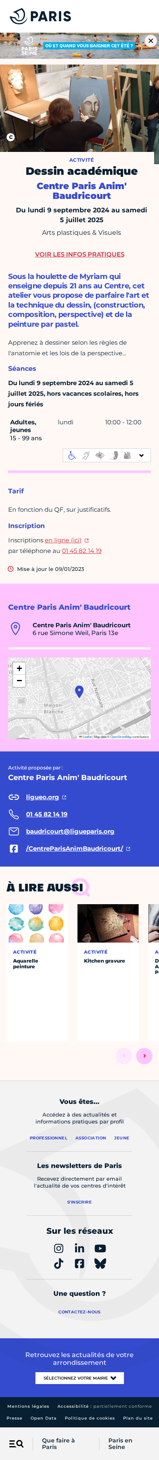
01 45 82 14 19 (82, 551)
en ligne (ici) (63, 540)
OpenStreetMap (121, 736)
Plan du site (138, 1418)
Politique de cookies (90, 1418)
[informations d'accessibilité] (107, 455)
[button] (79, 691)
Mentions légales (28, 1406)
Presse (14, 1418)
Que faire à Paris (58, 1444)
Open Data (44, 1418)
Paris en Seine (120, 1444)
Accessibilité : (104, 1406)
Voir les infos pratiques (79, 254)
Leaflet (87, 736)
